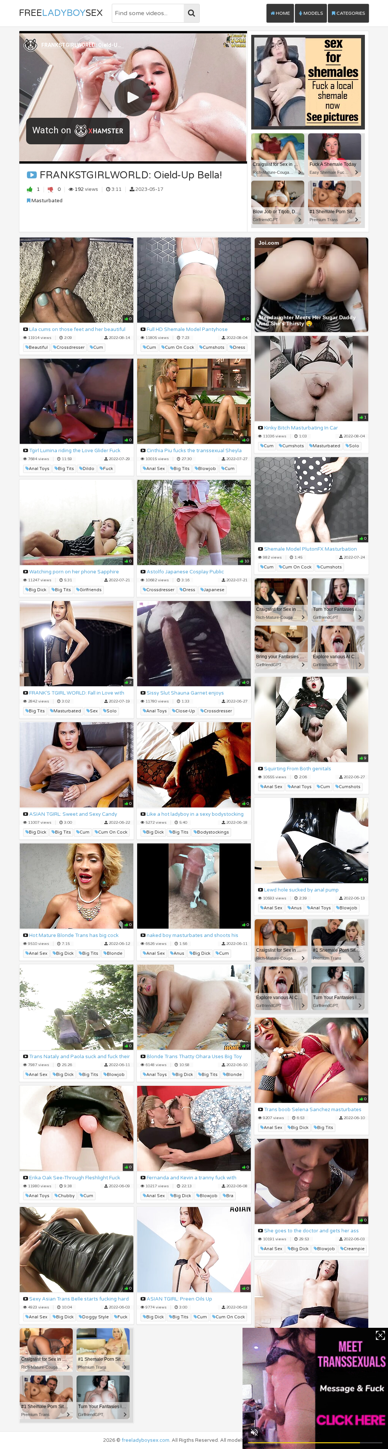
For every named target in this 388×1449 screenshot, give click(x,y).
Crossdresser (70, 347)
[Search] (191, 13)
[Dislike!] (51, 189)
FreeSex (61, 13)
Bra (229, 1195)
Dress (239, 347)
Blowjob (207, 468)
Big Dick (37, 589)
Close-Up (185, 711)
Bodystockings (213, 832)
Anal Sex (155, 468)
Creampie (354, 1248)
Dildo (88, 468)
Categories (350, 13)
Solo (354, 445)
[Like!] (30, 189)
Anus (296, 908)
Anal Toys (39, 468)
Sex (94, 711)
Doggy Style (95, 1317)
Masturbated (46, 201)
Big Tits (66, 468)
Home (282, 13)
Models (312, 13)
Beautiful (38, 347)
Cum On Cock (179, 347)
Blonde (114, 953)
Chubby (66, 1195)
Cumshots (213, 347)
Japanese (214, 589)
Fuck (108, 468)
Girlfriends (91, 589)
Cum (98, 347)
